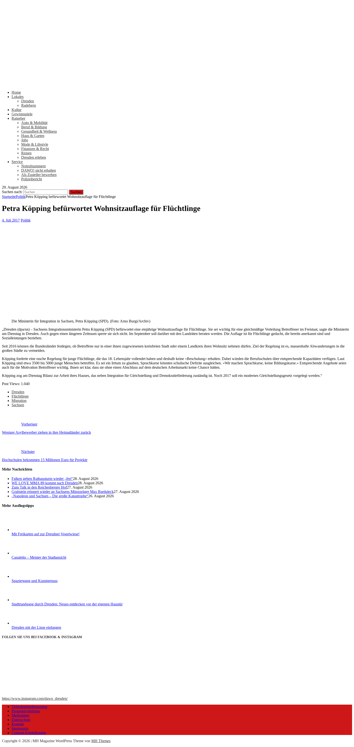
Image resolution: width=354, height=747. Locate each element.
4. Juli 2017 (11, 220)
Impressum (20, 728)
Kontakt (18, 724)
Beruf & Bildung (34, 127)
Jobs (24, 140)
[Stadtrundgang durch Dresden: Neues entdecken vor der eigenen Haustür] (30, 600)
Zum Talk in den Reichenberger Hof (39, 487)
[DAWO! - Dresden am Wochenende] (177, 84)
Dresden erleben (33, 157)
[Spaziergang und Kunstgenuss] (30, 576)
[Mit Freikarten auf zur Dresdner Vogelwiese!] (30, 530)
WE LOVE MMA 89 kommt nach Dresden (45, 483)
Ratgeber (18, 118)
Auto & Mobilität (34, 123)
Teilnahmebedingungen (29, 707)
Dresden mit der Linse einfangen (36, 627)
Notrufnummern (33, 166)
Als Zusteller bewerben (39, 175)
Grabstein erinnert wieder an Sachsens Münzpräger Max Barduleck (63, 492)
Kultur (16, 110)
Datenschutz (21, 720)
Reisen (26, 153)
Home (16, 92)
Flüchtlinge (20, 396)
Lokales (18, 97)
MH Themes (101, 741)
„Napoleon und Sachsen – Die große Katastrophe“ (50, 496)
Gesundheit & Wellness (39, 131)
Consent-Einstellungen (29, 733)
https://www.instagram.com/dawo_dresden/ (35, 698)
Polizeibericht (31, 179)
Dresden (27, 101)
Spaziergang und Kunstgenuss (35, 581)
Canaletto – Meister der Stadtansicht (39, 557)
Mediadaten (20, 715)
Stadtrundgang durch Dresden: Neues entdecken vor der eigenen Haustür (67, 604)
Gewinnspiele (22, 114)
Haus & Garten (32, 136)
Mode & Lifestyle (34, 144)
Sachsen (18, 405)
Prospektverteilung (26, 711)
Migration (19, 401)
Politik (26, 220)
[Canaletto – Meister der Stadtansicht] (30, 553)
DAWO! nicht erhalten (38, 170)
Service (17, 162)
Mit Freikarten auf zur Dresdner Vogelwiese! (45, 534)
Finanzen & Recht (35, 149)
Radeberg (28, 105)
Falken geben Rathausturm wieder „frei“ (42, 479)
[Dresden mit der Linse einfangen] (30, 623)
